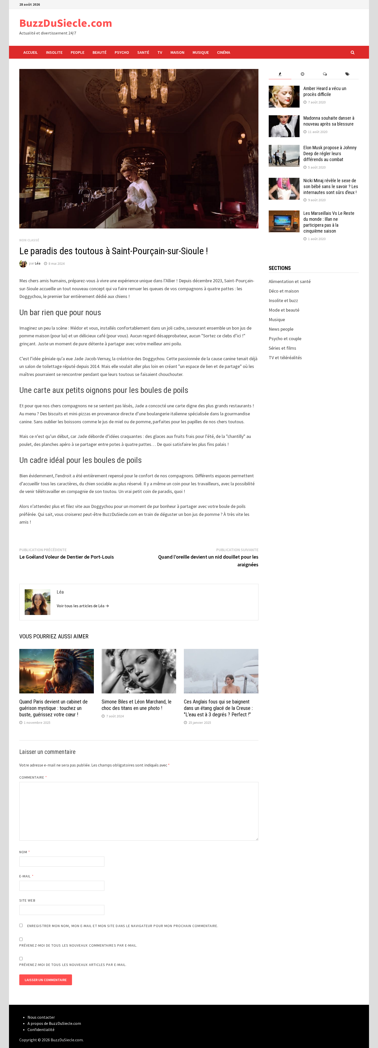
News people (281, 329)
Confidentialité (41, 1029)
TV (159, 52)
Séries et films (282, 348)
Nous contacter (41, 1017)
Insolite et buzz (283, 300)
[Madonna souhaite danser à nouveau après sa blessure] (284, 119)
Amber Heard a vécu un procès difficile (324, 91)
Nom (24, 852)
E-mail (26, 876)
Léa (37, 263)
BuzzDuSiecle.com (65, 23)
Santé (143, 52)
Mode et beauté (284, 310)
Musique (201, 52)
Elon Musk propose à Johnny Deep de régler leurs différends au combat (330, 153)
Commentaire (33, 777)
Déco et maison (284, 291)
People (77, 52)
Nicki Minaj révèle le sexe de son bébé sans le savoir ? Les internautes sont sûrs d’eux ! (330, 186)
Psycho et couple (285, 338)
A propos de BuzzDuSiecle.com (54, 1023)
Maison (177, 52)
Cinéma (223, 52)
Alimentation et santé (290, 281)
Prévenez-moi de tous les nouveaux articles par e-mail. (73, 964)
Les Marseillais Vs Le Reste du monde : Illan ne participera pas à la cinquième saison (328, 222)
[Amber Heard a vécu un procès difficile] (284, 89)
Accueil (30, 52)
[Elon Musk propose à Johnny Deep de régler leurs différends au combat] (284, 148)
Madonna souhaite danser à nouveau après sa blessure (328, 121)
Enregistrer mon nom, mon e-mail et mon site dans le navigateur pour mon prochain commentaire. (122, 925)
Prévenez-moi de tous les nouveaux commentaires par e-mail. (78, 945)
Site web (27, 900)
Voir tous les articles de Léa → (83, 605)
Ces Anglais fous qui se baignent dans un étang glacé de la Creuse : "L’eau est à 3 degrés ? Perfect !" (218, 708)
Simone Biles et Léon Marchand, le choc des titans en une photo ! (137, 705)
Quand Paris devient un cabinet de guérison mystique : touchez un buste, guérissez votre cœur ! (53, 708)
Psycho (122, 52)
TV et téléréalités (285, 357)
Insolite (54, 52)
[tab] (280, 74)
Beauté (99, 52)
